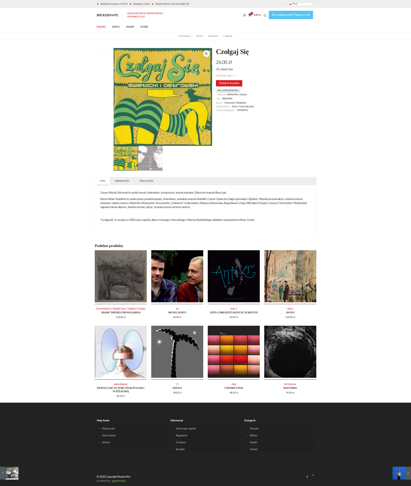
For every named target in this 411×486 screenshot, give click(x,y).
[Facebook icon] (307, 477)
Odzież (254, 449)
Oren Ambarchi (103, 309)
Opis (102, 181)
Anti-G (233, 309)
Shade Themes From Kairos (120, 312)
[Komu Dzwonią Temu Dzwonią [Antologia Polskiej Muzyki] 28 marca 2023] (9, 473)
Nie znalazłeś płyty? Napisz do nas (291, 14)
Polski (295, 4)
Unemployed (233, 387)
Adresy (106, 442)
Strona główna (185, 36)
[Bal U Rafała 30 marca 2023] (402, 473)
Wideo (253, 435)
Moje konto (108, 428)
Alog (233, 384)
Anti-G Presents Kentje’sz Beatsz (234, 312)
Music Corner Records (243, 106)
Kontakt (180, 449)
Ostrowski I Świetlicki (235, 103)
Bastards (290, 387)
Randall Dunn (119, 309)
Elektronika (213, 36)
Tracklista (146, 181)
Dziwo (177, 387)
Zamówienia (108, 435)
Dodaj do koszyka (229, 83)
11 (177, 384)
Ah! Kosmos (290, 384)
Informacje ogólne (186, 428)
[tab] (102, 181)
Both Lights (177, 312)
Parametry (122, 181)
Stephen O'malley (137, 309)
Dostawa (181, 442)
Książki (253, 442)
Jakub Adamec (121, 384)
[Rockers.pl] (107, 15)
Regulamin (181, 435)
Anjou (290, 312)
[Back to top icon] (313, 475)
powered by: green (111, 480)
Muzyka (199, 36)
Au (177, 309)
